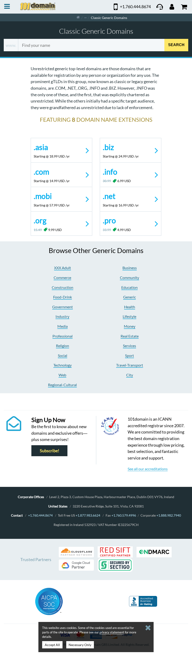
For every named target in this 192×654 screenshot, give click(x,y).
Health (129, 307)
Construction (62, 287)
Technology (62, 365)
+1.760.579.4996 (123, 515)
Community (129, 277)
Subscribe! (49, 450)
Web (62, 375)
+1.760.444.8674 (40, 515)
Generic (129, 297)
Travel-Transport (129, 365)
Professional (62, 336)
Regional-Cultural (62, 384)
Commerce (62, 277)
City (129, 375)
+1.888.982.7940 (168, 515)
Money (129, 326)
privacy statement (112, 632)
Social (62, 355)
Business (129, 267)
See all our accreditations (148, 469)
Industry (62, 316)
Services (129, 345)
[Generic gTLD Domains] (85, 17)
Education (129, 287)
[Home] (78, 17)
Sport (129, 355)
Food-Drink (62, 297)
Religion (62, 345)
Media (62, 326)
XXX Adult (62, 267)
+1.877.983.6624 (88, 515)
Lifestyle (129, 316)
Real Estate (130, 336)
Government (62, 307)
